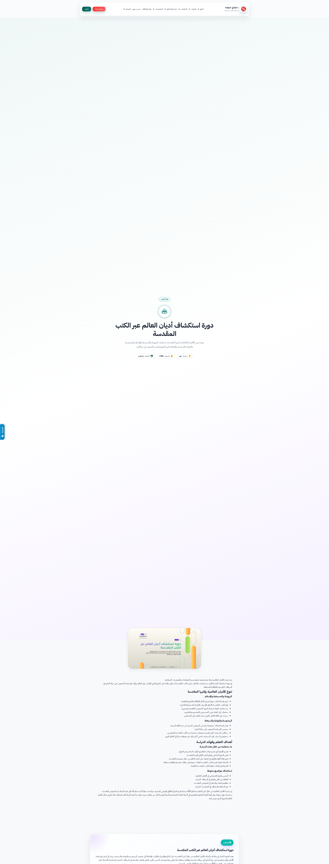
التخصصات (159, 9)
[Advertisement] (164, 809)
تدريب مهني (136, 9)
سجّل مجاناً (99, 9)
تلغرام (87, 9)
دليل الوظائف (146, 9)
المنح (201, 9)
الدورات (193, 9)
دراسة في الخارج (172, 9)
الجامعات (184, 9)
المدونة (128, 9)
